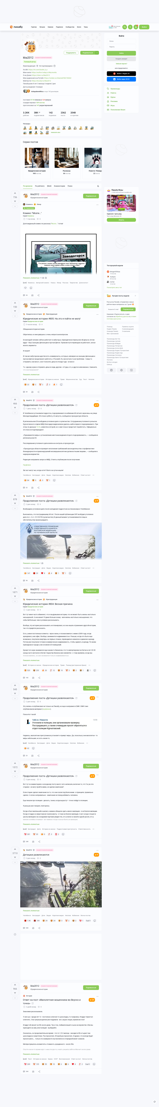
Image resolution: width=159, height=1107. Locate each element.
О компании (126, 331)
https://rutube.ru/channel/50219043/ (57, 78)
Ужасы (53, 283)
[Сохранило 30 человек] (33, 678)
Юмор (59, 283)
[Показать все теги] (93, 475)
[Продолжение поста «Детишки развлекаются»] (76, 405)
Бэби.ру (109, 364)
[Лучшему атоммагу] (58, 128)
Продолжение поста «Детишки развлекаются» (48, 405)
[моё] (49, 186)
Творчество (74, 283)
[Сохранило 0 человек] (32, 755)
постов (40, 103)
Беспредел (36, 475)
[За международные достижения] (64, 128)
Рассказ (65, 283)
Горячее (34, 27)
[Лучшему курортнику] (30, 128)
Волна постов (85, 915)
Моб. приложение (112, 333)
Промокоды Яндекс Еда (115, 353)
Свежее (50, 27)
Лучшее (42, 27)
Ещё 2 (87, 1064)
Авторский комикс (42, 283)
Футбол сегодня (112, 362)
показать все (55, 132)
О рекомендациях (128, 329)
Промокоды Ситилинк (114, 355)
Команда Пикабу (112, 331)
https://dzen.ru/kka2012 (41, 75)
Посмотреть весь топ (114, 287)
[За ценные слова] (69, 128)
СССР (56, 1059)
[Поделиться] (38, 295)
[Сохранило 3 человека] (32, 487)
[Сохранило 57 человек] (32, 295)
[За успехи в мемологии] (42, 132)
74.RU (38, 427)
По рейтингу (39, 186)
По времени (27, 186)
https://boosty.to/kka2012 (41, 81)
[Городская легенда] (86, 128)
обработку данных (122, 316)
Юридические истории (37, 171)
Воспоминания (64, 1059)
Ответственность (84, 829)
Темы (86, 27)
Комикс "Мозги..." (32, 213)
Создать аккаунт (121, 59)
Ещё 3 (88, 921)
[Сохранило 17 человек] (33, 841)
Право (62, 379)
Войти (144, 27)
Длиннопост (83, 283)
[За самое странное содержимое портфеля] (47, 132)
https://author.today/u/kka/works (44, 72)
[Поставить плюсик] (15, 193)
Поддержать (71, 53)
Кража (50, 1059)
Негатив (91, 379)
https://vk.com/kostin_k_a (38, 70)
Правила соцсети (128, 326)
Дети (43, 475)
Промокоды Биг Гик (113, 339)
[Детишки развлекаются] (76, 698)
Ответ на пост (85, 475)
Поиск (70, 186)
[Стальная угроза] (36, 132)
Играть (121, 220)
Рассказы (67, 171)
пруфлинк (46, 709)
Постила (110, 360)
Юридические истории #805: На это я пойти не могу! (51, 318)
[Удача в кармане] (81, 128)
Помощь (110, 326)
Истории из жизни (52, 379)
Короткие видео (58, 475)
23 (93, 1000)
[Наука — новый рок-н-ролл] (30, 132)
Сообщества (70, 27)
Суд (80, 379)
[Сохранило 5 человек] (32, 580)
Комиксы (31, 283)
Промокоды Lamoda (113, 341)
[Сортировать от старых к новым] (98, 186)
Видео (49, 475)
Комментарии (59, 186)
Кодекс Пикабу (112, 329)
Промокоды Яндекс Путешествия (118, 350)
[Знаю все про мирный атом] (47, 128)
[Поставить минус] (15, 201)
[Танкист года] (36, 128)
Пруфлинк (27, 465)
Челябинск (27, 475)
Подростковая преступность (67, 829)
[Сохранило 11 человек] (32, 392)
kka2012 (34, 194)
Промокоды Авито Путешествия (117, 357)
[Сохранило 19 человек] (33, 1071)
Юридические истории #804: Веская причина (48, 604)
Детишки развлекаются (36, 854)
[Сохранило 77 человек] (33, 928)
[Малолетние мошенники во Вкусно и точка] (32, 1003)
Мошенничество (72, 379)
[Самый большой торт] (25, 132)
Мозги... (54, 224)
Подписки (59, 27)
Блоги (79, 27)
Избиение (75, 475)
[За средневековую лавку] (42, 128)
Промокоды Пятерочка (114, 346)
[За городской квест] (53, 128)
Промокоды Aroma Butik (115, 348)
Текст (85, 379)
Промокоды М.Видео (114, 343)
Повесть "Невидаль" (96, 171)
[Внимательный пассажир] (92, 128)
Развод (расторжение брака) (76, 665)
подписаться (128, 309)
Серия (28, 216)
